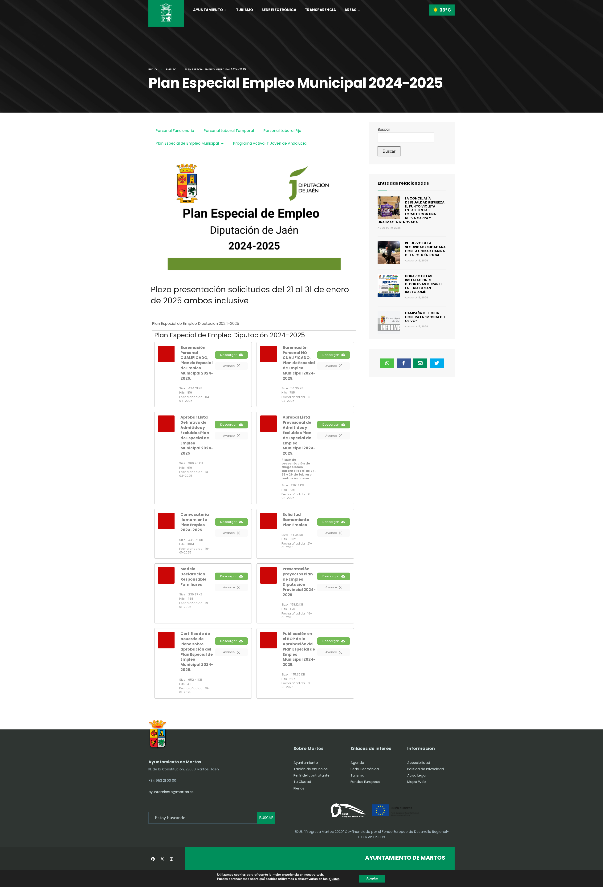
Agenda (357, 762)
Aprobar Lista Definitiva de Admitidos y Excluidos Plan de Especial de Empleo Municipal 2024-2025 (196, 435)
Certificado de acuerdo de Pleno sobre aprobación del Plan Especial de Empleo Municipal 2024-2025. (196, 651)
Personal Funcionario (174, 130)
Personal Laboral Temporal (229, 130)
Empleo (171, 69)
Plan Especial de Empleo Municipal (187, 143)
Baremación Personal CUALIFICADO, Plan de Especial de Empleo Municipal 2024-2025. (196, 363)
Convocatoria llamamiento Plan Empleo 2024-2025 (194, 522)
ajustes (334, 879)
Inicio (152, 69)
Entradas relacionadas (403, 183)
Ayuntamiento (208, 9)
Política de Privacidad (425, 769)
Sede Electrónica (278, 9)
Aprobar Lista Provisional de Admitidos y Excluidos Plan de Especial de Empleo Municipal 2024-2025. (299, 435)
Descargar (228, 355)
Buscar (384, 129)
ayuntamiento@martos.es (171, 791)
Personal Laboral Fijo (282, 130)
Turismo (244, 9)
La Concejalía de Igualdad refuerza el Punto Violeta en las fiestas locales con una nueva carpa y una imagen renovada (411, 210)
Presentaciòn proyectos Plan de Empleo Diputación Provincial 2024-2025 (299, 581)
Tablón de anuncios (310, 769)
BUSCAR (266, 817)
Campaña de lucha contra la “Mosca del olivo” (425, 317)
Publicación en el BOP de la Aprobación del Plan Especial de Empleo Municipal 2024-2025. (299, 649)
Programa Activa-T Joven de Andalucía (269, 143)
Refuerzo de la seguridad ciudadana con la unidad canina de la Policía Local (425, 249)
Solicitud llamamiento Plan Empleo (296, 520)
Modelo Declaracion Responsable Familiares (193, 576)
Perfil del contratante (311, 775)
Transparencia (320, 9)
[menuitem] (212, 9)
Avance (229, 366)
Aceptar (372, 878)
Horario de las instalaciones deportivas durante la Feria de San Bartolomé (423, 284)
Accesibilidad (418, 762)
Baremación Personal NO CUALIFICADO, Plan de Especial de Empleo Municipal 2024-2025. (299, 363)
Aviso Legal (416, 775)
